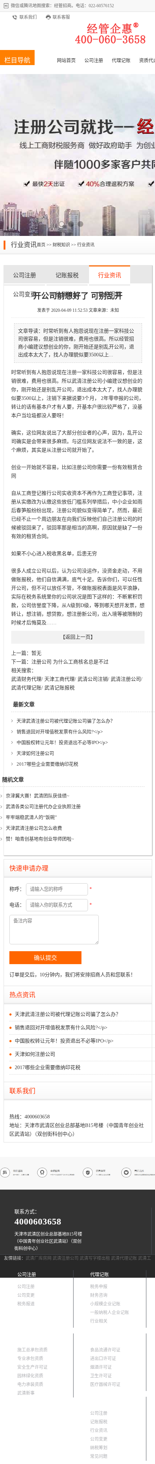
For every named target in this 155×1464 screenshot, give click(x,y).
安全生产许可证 (32, 1367)
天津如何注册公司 (35, 753)
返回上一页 (77, 637)
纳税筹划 (98, 1447)
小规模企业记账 (105, 1303)
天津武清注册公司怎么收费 (34, 828)
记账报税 (67, 275)
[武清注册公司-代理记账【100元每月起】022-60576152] (112, 43)
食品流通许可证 (105, 1350)
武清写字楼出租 (95, 1258)
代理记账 (121, 60)
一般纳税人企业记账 (109, 1312)
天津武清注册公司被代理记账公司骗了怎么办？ (66, 721)
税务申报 (98, 1286)
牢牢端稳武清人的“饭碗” (31, 817)
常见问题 (98, 1456)
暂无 (36, 653)
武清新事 (26, 1393)
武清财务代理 (26, 679)
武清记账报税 (59, 687)
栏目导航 (17, 60)
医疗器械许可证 (105, 1384)
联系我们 (28, 17)
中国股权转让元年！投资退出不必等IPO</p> (62, 742)
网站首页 (66, 60)
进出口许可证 (103, 1358)
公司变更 (24, 294)
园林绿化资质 (30, 1375)
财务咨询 (98, 1295)
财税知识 (61, 244)
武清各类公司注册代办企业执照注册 (43, 806)
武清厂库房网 (39, 1258)
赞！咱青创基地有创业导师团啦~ (40, 839)
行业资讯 (85, 244)
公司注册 (93, 60)
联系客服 (61, 17)
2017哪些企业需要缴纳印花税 (47, 764)
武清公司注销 (93, 679)
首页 (41, 244)
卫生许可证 (101, 1375)
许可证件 (99, 1337)
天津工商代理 (59, 679)
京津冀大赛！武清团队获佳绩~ (37, 795)
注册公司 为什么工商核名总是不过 (69, 662)
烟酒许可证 (101, 1367)
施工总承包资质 (32, 1350)
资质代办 (26, 1337)
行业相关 (98, 1321)
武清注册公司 (126, 679)
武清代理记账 (26, 687)
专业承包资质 (30, 1358)
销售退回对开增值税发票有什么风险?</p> (60, 731)
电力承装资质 (30, 1384)
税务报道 (26, 1303)
